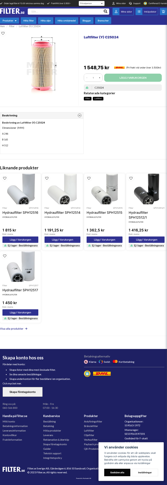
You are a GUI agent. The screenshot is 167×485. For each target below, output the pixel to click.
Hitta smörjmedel (67, 20)
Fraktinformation (12, 439)
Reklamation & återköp (56, 439)
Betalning (48, 425)
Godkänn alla (117, 472)
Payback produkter (95, 444)
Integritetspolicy (52, 457)
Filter (12, 26)
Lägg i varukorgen (20, 239)
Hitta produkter (52, 430)
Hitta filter (28, 20)
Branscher (103, 20)
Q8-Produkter (92, 448)
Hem (2, 26)
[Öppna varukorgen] (163, 11)
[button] (3, 33)
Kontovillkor (10, 435)
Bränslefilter (91, 425)
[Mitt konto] (123, 11)
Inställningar (145, 472)
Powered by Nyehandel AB (83, 478)
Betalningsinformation (15, 425)
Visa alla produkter (11, 328)
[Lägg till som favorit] (147, 11)
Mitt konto (9, 421)
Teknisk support (52, 453)
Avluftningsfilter (93, 421)
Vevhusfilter (91, 439)
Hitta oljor (46, 20)
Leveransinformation (14, 430)
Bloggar (87, 20)
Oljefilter (89, 435)
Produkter (9, 21)
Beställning (49, 421)
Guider (47, 448)
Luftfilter (98, 98)
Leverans (48, 435)
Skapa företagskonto (22, 391)
